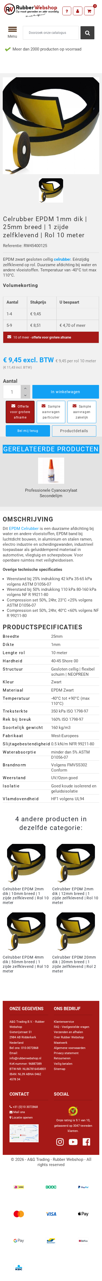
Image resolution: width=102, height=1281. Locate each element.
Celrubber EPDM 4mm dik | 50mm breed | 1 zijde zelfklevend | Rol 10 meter (26, 964)
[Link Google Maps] (24, 1131)
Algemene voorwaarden (69, 1048)
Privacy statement (66, 1053)
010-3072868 (29, 1048)
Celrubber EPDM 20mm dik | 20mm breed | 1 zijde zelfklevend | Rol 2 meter (74, 964)
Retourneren (62, 1058)
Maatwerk (60, 1043)
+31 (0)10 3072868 (25, 1107)
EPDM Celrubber (24, 528)
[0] (89, 11)
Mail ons (19, 1112)
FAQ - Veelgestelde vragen (71, 1027)
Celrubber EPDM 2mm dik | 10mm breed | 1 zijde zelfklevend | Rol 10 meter (26, 896)
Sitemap (59, 1069)
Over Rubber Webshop (69, 1037)
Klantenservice (64, 1022)
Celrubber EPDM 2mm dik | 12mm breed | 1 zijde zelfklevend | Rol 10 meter (75, 896)
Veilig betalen (63, 1064)
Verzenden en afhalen (68, 1032)
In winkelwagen (65, 392)
